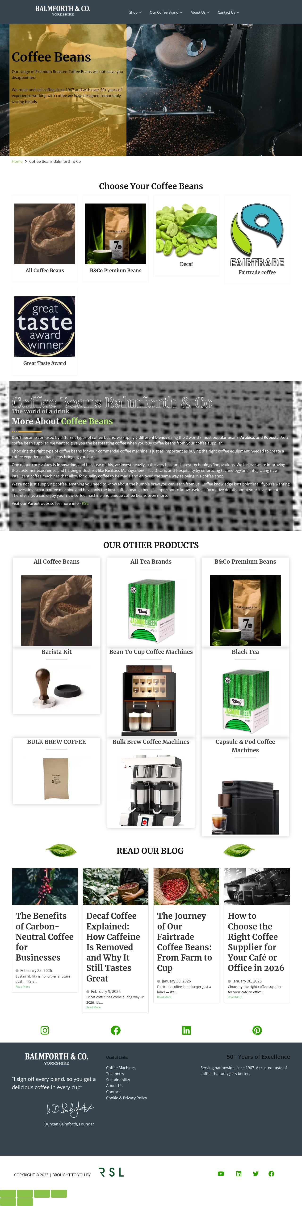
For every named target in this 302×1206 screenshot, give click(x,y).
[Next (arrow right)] (25, 1202)
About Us (198, 12)
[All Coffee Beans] (44, 233)
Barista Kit (57, 652)
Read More (23, 987)
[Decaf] (186, 230)
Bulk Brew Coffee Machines (151, 742)
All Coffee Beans (45, 270)
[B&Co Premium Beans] (115, 233)
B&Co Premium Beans (115, 270)
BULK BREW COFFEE (56, 742)
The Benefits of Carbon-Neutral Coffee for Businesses (45, 937)
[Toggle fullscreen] (25, 1194)
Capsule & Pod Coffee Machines (245, 746)
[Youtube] (221, 1173)
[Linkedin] (186, 1030)
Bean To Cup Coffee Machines (151, 652)
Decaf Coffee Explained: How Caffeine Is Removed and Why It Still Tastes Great (113, 947)
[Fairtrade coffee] (257, 234)
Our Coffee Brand (164, 12)
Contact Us (226, 12)
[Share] (42, 1194)
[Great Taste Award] (44, 326)
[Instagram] (45, 1030)
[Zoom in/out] (8, 1194)
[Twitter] (256, 1173)
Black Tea (245, 652)
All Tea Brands (151, 561)
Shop (133, 12)
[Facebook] (116, 1030)
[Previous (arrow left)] (8, 1202)
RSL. (85, 503)
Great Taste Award (44, 363)
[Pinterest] (257, 1030)
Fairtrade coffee (257, 272)
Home (17, 161)
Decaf (186, 264)
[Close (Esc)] (59, 1194)
